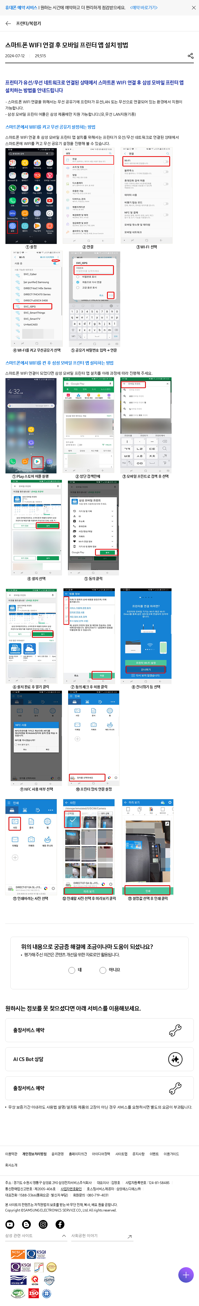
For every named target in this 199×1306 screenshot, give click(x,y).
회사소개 (11, 1165)
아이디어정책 (101, 1154)
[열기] (186, 1275)
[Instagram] (43, 1225)
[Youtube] (10, 1225)
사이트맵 (121, 1154)
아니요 (114, 970)
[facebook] (60, 1225)
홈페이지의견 (78, 1154)
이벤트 (154, 1154)
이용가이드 (171, 1154)
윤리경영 (57, 1154)
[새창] (18, 1254)
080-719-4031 (98, 1195)
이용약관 (11, 1154)
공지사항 (138, 1154)
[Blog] (26, 1225)
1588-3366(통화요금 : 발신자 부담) (43, 1195)
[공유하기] (191, 56)
